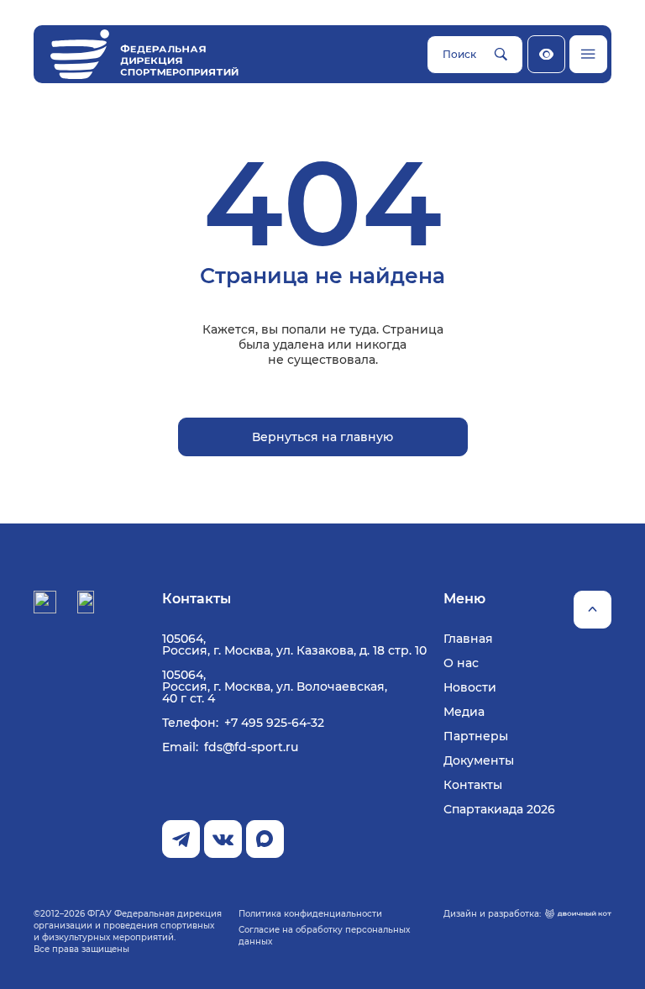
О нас (461, 663)
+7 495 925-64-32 (274, 723)
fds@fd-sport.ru (251, 747)
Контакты (472, 785)
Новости (469, 687)
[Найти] (500, 54)
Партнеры (475, 736)
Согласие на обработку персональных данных (324, 935)
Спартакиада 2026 (499, 809)
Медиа (464, 712)
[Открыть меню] (588, 54)
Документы (478, 760)
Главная (468, 638)
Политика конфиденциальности (310, 913)
